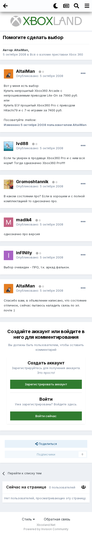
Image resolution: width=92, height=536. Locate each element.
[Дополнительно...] (83, 73)
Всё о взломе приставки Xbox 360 (56, 54)
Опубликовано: (39, 76)
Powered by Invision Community (46, 529)
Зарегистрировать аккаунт (46, 384)
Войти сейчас (46, 416)
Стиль (27, 519)
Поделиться (47, 444)
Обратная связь (57, 519)
